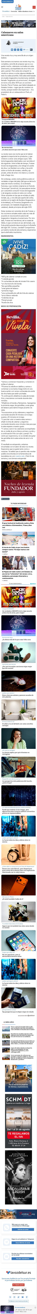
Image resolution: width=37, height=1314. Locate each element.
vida (3, 16)
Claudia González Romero (18, 43)
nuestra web (20, 456)
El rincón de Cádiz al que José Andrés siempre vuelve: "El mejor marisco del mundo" (15, 550)
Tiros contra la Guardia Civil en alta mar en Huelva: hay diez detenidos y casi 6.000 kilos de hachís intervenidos (22, 1028)
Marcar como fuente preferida (19, 1301)
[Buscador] (34, 7)
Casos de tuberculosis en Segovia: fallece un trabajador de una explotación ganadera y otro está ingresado (21, 1050)
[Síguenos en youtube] (22, 1297)
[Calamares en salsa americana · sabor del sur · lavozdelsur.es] (18, 7)
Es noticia (6, 11)
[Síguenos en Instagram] (14, 1297)
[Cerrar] (35, 1307)
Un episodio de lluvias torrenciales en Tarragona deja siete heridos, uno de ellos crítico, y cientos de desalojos (22, 1042)
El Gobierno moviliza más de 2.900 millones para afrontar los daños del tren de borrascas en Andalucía (22, 1035)
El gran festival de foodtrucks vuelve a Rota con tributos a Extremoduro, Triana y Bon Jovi (18, 525)
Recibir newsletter (22, 1259)
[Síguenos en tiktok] (18, 1297)
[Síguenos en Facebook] (26, 1297)
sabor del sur (9, 16)
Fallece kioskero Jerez (25, 11)
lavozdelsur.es (8, 1)
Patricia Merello (7, 529)
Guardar (27, 49)
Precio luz (14, 11)
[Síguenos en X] (10, 1297)
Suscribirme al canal (23, 1243)
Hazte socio (19, 1285)
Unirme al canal (23, 1229)
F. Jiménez (5, 554)
